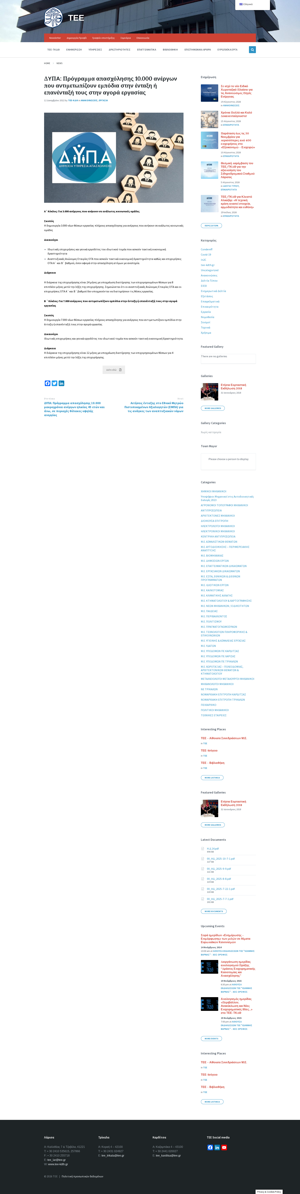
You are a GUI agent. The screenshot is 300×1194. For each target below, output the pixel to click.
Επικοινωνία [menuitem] (143, 37)
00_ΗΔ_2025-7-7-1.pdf (220, 899)
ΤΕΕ (76, 17)
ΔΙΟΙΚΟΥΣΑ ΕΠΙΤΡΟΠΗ (214, 521)
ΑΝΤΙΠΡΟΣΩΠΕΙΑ (211, 510)
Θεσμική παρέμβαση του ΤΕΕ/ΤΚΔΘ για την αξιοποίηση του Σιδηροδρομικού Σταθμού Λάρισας (238, 170)
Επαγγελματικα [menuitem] (146, 49)
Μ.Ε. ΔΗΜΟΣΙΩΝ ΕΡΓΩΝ (215, 560)
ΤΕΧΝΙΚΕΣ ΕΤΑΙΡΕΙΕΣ (214, 715)
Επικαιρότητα (209, 306)
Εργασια (103, 100)
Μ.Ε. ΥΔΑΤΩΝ (208, 646)
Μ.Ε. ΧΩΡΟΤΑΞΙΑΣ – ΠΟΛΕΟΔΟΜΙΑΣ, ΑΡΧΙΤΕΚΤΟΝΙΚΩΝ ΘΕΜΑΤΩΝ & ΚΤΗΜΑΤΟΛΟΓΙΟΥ (222, 670)
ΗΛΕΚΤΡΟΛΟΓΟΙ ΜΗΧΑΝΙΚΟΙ (218, 526)
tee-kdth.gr (208, 265)
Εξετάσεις (207, 296)
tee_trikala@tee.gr (113, 1155)
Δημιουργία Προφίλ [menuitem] (77, 37)
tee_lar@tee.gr (56, 1159)
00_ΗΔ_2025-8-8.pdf (219, 878)
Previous (49, 398)
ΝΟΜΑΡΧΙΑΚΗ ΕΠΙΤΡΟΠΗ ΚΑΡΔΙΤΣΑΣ (223, 694)
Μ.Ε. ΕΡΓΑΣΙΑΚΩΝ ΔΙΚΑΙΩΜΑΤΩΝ (220, 571)
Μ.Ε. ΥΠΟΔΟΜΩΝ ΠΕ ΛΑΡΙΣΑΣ (218, 656)
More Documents (214, 911)
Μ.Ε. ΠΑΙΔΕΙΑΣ (209, 611)
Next (180, 398)
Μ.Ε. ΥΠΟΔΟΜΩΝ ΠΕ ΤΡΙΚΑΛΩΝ (219, 661)
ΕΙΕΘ (204, 285)
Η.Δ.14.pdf (213, 848)
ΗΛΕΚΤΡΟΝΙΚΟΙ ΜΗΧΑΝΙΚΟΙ (218, 531)
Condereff (206, 249)
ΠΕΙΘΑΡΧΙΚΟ (208, 705)
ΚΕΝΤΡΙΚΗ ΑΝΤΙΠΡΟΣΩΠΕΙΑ (218, 536)
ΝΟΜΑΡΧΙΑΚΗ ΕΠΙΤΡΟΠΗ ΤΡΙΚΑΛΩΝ (223, 699)
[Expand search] (252, 49)
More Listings (212, 777)
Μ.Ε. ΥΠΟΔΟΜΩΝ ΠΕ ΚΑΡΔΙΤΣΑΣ (220, 651)
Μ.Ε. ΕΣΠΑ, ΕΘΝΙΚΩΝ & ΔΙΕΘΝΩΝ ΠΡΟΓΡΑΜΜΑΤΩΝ (220, 578)
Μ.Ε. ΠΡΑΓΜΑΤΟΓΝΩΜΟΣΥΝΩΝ (219, 626)
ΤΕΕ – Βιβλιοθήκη (212, 763)
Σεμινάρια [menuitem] (125, 37)
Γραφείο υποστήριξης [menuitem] (103, 37)
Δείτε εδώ (111, 369)
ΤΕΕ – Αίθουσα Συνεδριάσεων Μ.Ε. (224, 738)
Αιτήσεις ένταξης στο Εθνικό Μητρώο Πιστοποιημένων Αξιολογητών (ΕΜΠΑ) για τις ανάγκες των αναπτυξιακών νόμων (153, 407)
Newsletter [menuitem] (55, 37)
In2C (203, 259)
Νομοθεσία (207, 317)
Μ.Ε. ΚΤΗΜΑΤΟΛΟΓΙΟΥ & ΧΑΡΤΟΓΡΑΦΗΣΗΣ (226, 600)
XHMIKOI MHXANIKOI (213, 491)
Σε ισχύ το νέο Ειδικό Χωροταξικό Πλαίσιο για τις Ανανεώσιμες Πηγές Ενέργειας (237, 91)
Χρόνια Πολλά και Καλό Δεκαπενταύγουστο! (236, 114)
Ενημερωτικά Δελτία (213, 291)
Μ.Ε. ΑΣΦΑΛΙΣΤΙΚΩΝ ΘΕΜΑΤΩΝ (219, 541)
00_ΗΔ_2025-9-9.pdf (219, 868)
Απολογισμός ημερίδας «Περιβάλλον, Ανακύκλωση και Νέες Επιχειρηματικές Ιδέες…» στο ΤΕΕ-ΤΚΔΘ (236, 1006)
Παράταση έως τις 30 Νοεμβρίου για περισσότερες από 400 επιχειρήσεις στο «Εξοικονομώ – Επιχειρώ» (238, 140)
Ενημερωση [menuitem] (74, 49)
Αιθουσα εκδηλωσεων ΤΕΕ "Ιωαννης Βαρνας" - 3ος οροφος (236, 988)
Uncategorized (209, 270)
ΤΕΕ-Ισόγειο (209, 750)
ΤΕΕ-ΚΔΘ (73, 100)
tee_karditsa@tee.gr (168, 1155)
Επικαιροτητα (231, 124)
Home (47, 63)
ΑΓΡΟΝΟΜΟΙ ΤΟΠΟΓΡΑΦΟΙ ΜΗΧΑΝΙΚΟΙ (224, 505)
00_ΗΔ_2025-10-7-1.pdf (221, 858)
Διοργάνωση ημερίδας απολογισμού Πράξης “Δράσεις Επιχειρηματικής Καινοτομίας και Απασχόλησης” (238, 968)
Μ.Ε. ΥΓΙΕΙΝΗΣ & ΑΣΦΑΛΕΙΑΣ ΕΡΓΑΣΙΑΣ (223, 640)
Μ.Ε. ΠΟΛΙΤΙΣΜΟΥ (211, 621)
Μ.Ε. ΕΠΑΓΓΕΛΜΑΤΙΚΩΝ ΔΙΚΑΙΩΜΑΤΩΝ (224, 566)
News (59, 63)
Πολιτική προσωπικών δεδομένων (82, 1176)
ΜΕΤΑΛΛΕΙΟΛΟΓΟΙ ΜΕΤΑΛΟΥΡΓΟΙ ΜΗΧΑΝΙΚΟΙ (227, 679)
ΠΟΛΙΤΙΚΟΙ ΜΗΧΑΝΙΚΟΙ (215, 710)
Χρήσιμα (206, 332)
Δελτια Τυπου (231, 185)
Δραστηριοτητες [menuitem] (119, 49)
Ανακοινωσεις (89, 100)
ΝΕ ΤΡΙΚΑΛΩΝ (209, 689)
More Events (211, 1038)
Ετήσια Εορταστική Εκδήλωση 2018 (233, 386)
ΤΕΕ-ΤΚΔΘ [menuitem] (53, 49)
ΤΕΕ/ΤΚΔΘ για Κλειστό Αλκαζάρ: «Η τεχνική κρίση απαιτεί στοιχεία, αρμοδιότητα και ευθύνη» (237, 202)
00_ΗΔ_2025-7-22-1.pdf (221, 889)
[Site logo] (53, 26)
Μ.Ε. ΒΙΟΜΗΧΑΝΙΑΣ (212, 555)
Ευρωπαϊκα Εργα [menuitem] (227, 49)
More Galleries (213, 408)
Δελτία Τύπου (209, 280)
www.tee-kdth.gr (58, 1164)
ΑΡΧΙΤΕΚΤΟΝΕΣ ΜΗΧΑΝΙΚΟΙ (218, 515)
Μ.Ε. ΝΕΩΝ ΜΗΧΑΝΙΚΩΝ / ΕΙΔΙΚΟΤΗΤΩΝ (225, 606)
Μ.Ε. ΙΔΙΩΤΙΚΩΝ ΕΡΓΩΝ (215, 585)
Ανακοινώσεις (209, 275)
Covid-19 (206, 254)
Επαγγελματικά (210, 301)
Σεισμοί (205, 322)
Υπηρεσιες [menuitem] (95, 49)
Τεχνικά (205, 327)
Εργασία (206, 312)
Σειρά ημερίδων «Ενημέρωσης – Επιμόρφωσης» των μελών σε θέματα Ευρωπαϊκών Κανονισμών (225, 938)
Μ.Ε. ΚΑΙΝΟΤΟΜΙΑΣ (212, 590)
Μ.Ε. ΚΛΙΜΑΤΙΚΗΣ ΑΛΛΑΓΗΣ (217, 595)
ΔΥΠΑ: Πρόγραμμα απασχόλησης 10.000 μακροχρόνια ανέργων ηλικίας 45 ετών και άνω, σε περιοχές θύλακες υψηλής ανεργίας (74, 409)
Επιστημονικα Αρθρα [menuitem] (198, 49)
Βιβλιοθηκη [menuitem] (170, 49)
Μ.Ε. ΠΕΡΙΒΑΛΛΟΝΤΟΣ (214, 616)
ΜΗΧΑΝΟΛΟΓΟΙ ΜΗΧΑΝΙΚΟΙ (217, 684)
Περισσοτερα (211, 225)
